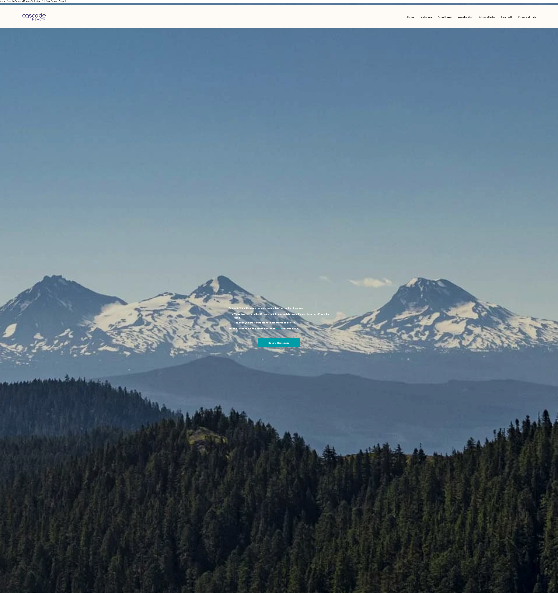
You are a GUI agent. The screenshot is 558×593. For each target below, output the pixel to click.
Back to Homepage (278, 342)
